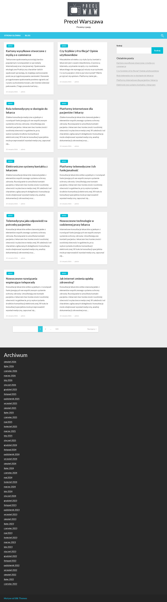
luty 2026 (8, 380)
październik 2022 (11, 565)
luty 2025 (8, 435)
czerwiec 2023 (10, 528)
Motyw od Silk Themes (15, 598)
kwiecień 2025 (10, 426)
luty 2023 (8, 547)
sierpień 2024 (10, 463)
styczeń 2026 (10, 385)
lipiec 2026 (9, 366)
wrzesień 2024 (10, 459)
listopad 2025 (10, 394)
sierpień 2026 (10, 361)
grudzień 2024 (10, 445)
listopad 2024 (10, 449)
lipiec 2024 (9, 468)
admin (23, 92)
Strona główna (12, 35)
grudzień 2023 (10, 500)
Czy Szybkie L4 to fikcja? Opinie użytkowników (79, 52)
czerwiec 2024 (10, 472)
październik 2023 (11, 509)
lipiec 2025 (9, 412)
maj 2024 (8, 477)
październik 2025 (11, 398)
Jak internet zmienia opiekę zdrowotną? (76, 280)
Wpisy (10, 46)
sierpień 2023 (10, 519)
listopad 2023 (10, 505)
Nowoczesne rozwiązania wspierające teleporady (21, 280)
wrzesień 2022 (10, 570)
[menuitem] (12, 35)
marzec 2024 (10, 486)
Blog (27, 35)
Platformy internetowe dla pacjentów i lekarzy (76, 110)
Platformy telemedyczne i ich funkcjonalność (78, 168)
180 (56, 329)
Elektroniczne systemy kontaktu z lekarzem (27, 168)
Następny (91, 329)
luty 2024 (8, 491)
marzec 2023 (10, 542)
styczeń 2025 (10, 440)
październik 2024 (11, 454)
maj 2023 (8, 533)
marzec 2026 (10, 375)
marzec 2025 (10, 431)
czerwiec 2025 (10, 417)
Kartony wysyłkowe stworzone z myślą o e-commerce (26, 52)
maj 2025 (8, 422)
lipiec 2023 (9, 523)
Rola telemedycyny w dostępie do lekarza (26, 110)
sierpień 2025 (10, 408)
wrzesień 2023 (10, 514)
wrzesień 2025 (10, 403)
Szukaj (119, 45)
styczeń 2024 (10, 496)
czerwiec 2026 (10, 371)
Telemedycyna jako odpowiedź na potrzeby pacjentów (26, 222)
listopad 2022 (10, 560)
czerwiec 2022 (10, 583)
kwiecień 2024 (10, 482)
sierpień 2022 (10, 574)
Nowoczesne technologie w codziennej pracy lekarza (77, 222)
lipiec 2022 (9, 579)
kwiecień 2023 (10, 537)
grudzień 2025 (10, 389)
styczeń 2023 (10, 551)
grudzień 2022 (10, 556)
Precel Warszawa (83, 21)
